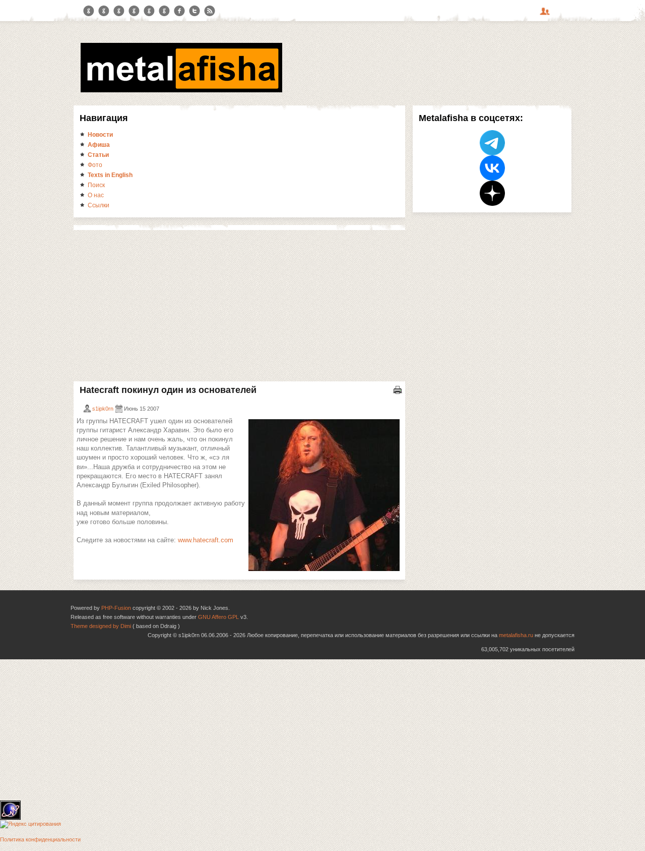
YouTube (134, 11)
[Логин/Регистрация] (546, 15)
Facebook (179, 11)
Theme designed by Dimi (101, 626)
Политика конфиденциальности (40, 839)
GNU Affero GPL (218, 617)
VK (118, 11)
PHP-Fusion (116, 608)
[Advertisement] (239, 305)
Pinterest (149, 11)
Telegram (88, 11)
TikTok (164, 11)
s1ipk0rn (102, 409)
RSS (209, 11)
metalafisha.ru (516, 635)
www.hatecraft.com (205, 540)
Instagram (103, 11)
